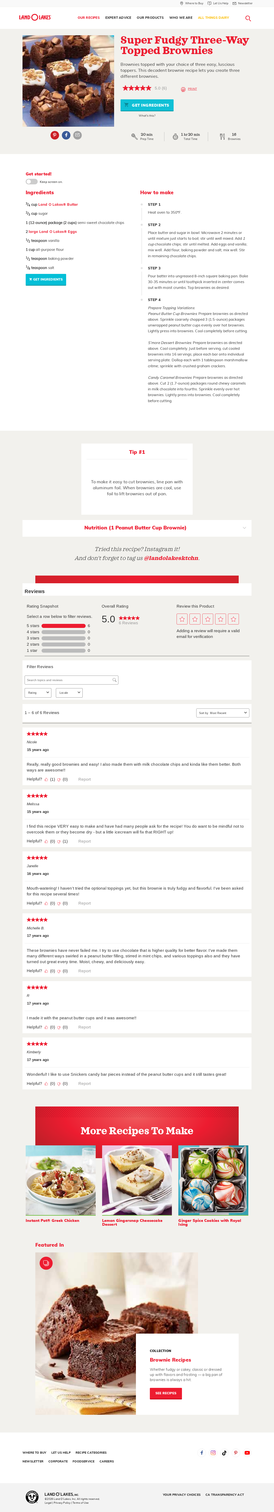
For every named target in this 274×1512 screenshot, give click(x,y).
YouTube (247, 1453)
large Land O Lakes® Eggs (53, 232)
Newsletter (32, 1461)
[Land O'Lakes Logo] (35, 17)
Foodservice (83, 1461)
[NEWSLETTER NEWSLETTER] (256, 9)
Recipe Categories (91, 1452)
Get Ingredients (150, 105)
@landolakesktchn (171, 558)
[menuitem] (89, 18)
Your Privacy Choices (182, 1494)
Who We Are (180, 17)
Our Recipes (89, 17)
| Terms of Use (80, 1503)
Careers (107, 1461)
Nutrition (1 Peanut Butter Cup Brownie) (135, 527)
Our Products (150, 17)
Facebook (66, 135)
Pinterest (55, 135)
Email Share (77, 135)
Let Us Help (61, 1452)
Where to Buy (34, 1452)
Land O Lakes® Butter (58, 204)
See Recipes (165, 1393)
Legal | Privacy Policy (57, 1503)
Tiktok (224, 1453)
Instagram (213, 1453)
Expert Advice (118, 17)
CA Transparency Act (225, 1494)
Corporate (58, 1461)
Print (192, 89)
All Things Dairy (213, 17)
